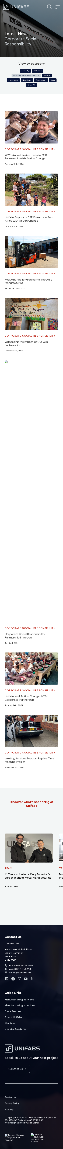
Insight (47, 75)
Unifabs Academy (15, 1028)
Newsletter (26, 80)
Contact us (15, 1069)
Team (53, 80)
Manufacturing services (19, 999)
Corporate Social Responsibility (26, 75)
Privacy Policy (12, 1103)
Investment (13, 80)
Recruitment (41, 80)
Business (37, 71)
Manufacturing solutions (20, 1005)
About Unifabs (13, 1017)
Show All (31, 85)
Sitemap (9, 1109)
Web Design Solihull (14, 1123)
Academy (25, 71)
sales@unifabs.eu (20, 972)
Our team (10, 1023)
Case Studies (13, 1011)
